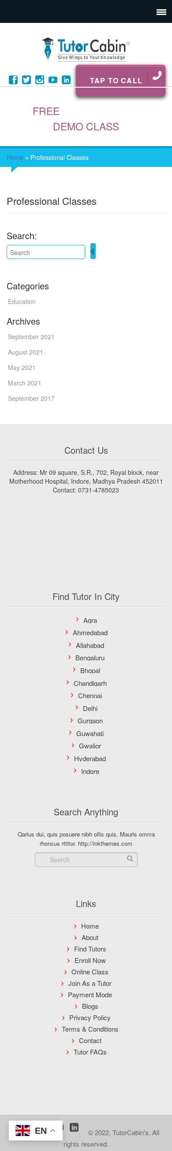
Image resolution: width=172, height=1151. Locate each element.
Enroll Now (90, 960)
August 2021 (25, 352)
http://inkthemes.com (105, 843)
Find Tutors (90, 948)
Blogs (90, 1005)
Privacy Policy (90, 1017)
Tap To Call (116, 80)
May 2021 (22, 367)
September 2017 (31, 398)
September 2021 (31, 336)
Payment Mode (90, 994)
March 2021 (24, 382)
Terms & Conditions (90, 1028)
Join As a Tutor (90, 983)
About (90, 937)
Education (22, 301)
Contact (90, 1040)
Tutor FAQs (90, 1051)
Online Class (89, 971)
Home (15, 157)
